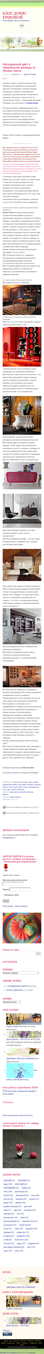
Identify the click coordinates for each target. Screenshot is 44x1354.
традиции (33, 1243)
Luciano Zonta (32, 103)
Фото (8, 1191)
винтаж (8, 1199)
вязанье (34, 1199)
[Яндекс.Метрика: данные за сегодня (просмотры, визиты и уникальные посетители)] (7, 1330)
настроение (10, 1225)
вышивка (21, 1199)
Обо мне (16, 1341)
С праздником (33, 1343)
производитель (34, 787)
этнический (20, 789)
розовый (9, 1236)
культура (9, 1214)
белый (8, 1195)
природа (9, 1232)
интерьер (37, 784)
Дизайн (23, 792)
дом (20, 784)
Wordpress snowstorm (9, 1352)
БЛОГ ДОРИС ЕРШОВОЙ (15, 15)
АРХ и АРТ (23, 1341)
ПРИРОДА (24, 1343)
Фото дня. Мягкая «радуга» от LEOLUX (22, 807)
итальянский (13, 787)
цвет (8, 789)
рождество (23, 1232)
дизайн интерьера (12, 1206)
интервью (30, 784)
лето (20, 1214)
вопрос (25, 782)
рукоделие (23, 1236)
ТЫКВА (26, 1188)
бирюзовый (22, 1195)
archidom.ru (15, 773)
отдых (19, 1228)
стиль (5, 789)
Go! (38, 953)
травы (21, 1243)
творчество (21, 1239)
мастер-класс (11, 1217)
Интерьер (30, 792)
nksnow (32, 1352)
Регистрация (8, 906)
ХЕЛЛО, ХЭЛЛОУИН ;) (15, 990)
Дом (11, 1341)
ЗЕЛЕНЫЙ (24, 1180)
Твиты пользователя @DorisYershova (18, 1115)
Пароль (6, 889)
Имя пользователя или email (15, 880)
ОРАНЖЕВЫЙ (11, 1188)
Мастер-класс (11, 1343)
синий (8, 1239)
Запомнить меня (11, 895)
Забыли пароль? (21, 906)
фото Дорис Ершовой (14, 1247)
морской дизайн (12, 1221)
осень (8, 1228)
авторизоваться (9, 837)
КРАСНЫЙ (21, 1184)
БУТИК (40, 1343)
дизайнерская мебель (10, 784)
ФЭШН (18, 1343)
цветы (8, 1251)
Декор (12, 792)
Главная (6, 1341)
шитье (19, 1251)
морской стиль (30, 1221)
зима (7, 1210)
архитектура (21, 1191)
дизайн (35, 782)
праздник (31, 1228)
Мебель (5, 794)
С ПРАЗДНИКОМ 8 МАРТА (17, 986)
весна (35, 1195)
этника (13, 789)
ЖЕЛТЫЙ (9, 1180)
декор (31, 782)
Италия (5, 787)
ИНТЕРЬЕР (30, 1341)
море (24, 1217)
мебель (20, 787)
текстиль (9, 1243)
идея (17, 1210)
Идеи (24, 784)
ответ (26, 787)
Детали (17, 792)
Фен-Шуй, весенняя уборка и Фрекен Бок (22, 813)
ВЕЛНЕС (22, 1345)
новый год (25, 1225)
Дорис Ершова (30, 74)
